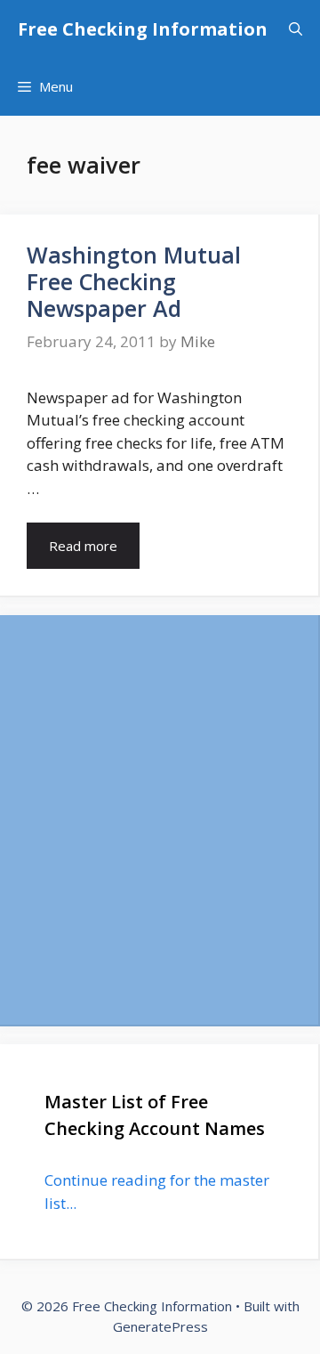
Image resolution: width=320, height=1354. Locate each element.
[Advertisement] (160, 820)
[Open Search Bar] (295, 29)
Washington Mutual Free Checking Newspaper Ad (134, 281)
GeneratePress (160, 1326)
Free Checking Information (143, 29)
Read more (83, 546)
